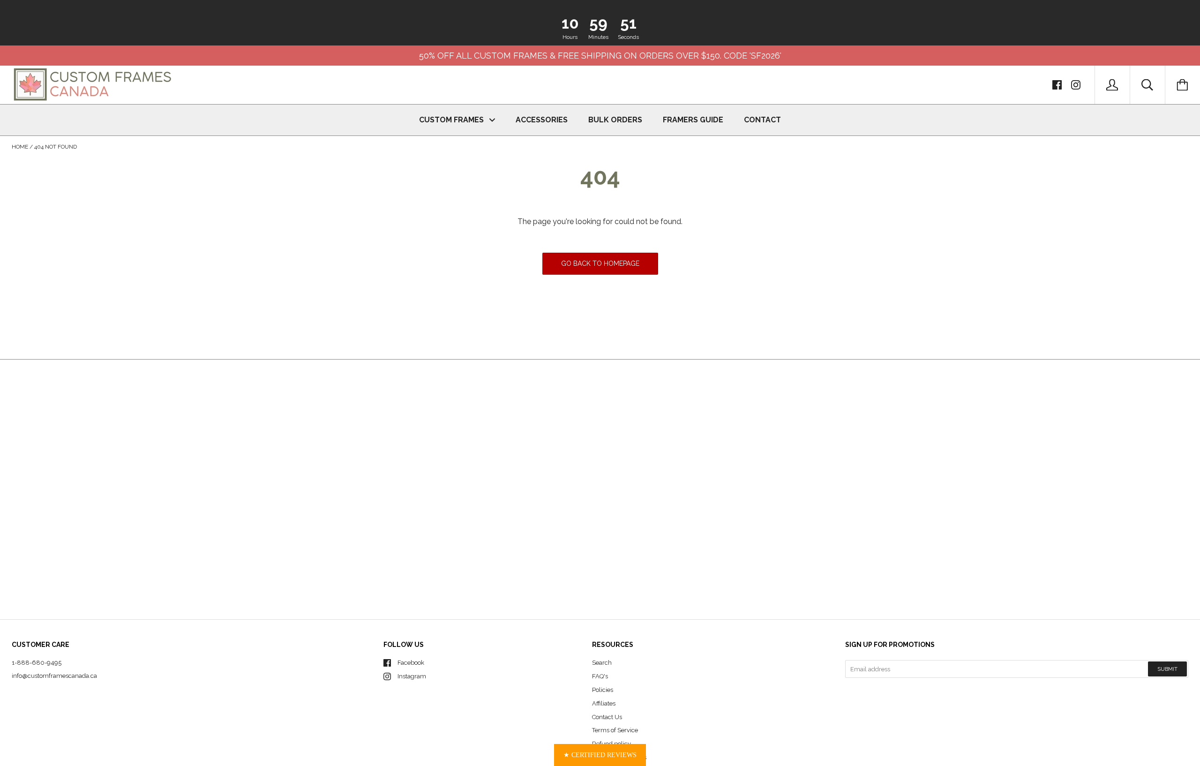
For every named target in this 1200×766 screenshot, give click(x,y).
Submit (1167, 669)
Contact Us (607, 717)
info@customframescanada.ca (54, 675)
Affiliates (603, 703)
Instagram (412, 676)
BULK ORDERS (615, 119)
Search (602, 662)
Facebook (411, 662)
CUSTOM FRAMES (452, 119)
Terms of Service (615, 730)
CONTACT (762, 119)
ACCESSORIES (542, 119)
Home (20, 146)
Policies (602, 689)
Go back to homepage (600, 263)
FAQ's (600, 676)
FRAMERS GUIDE (693, 119)
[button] (600, 755)
